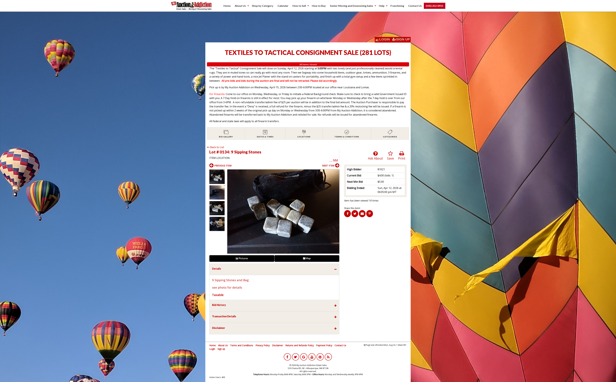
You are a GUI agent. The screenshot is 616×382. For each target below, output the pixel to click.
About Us (240, 5)
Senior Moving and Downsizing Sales (351, 5)
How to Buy (319, 5)
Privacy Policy (263, 345)
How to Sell (299, 5)
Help (382, 5)
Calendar (283, 5)
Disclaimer (277, 345)
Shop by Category (262, 5)
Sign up (221, 348)
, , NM (334, 160)
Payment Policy (324, 345)
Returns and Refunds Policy (299, 345)
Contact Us (415, 5)
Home (227, 5)
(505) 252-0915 (434, 5)
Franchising (397, 5)
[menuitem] (227, 6)
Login (384, 39)
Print (401, 158)
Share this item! (352, 208)
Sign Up (403, 39)
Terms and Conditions (241, 345)
